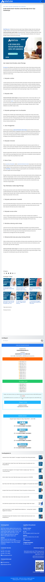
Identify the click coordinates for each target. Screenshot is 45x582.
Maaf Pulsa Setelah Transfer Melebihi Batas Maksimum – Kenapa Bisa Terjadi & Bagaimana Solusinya (19, 510)
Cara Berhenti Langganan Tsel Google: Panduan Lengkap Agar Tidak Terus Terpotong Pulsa (18, 470)
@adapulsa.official (6, 564)
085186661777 (23, 384)
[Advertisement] (22, 20)
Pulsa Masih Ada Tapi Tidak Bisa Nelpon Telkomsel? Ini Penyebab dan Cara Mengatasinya (8, 302)
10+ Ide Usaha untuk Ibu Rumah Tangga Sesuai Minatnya (21, 302)
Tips (20, 6)
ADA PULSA (23, 354)
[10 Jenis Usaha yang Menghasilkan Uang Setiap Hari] (9, 282)
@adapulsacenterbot (23, 406)
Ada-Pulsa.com (6, 29)
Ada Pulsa (8, 168)
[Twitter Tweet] (4, 273)
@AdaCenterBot (23, 405)
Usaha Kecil (23, 6)
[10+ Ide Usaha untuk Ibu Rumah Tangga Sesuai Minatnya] (22, 296)
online (19, 33)
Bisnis (7, 6)
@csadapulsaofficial (7, 555)
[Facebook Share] (6, 273)
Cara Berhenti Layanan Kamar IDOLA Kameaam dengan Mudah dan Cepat (18, 503)
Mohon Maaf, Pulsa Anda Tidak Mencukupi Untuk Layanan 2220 (15, 497)
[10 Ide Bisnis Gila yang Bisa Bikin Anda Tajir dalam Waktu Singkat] (35, 282)
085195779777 (23, 388)
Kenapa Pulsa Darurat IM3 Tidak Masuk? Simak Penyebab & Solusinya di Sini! (18, 490)
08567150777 (23, 391)
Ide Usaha (10, 6)
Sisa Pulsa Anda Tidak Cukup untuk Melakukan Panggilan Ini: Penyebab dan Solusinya (20, 483)
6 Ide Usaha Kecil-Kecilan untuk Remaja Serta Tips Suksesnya (19, 9)
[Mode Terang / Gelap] (41, 1)
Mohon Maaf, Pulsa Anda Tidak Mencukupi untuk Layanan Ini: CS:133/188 (17, 477)
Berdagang (5, 67)
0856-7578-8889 (6, 551)
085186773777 (23, 385)
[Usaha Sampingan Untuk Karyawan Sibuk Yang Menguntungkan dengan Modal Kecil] (22, 282)
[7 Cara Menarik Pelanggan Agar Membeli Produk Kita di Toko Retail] (35, 296)
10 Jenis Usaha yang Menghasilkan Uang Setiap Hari (8, 288)
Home (4, 6)
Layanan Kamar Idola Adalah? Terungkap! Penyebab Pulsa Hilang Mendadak (18, 457)
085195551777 (23, 387)
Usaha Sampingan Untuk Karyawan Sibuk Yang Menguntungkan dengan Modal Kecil (21, 288)
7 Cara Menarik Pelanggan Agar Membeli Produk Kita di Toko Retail (35, 302)
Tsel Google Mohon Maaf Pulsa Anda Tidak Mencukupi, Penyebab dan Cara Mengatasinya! (18, 464)
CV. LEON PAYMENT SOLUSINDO (25, 579)
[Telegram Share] (8, 273)
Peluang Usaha (15, 6)
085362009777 (23, 390)
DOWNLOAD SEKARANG (38, 556)
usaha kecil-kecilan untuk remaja (20, 129)
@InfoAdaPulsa (5, 562)
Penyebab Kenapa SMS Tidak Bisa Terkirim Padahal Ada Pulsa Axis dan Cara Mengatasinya (18, 516)
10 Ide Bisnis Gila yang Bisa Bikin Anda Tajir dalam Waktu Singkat (35, 288)
